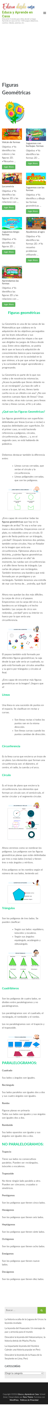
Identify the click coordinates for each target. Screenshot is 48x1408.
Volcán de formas (11, 142)
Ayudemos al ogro (35, 232)
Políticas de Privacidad (29, 1400)
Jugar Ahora (9, 167)
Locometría (8, 186)
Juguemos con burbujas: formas (35, 144)
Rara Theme (28, 1397)
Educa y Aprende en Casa (17, 14)
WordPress (14, 1400)
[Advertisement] (24, 51)
